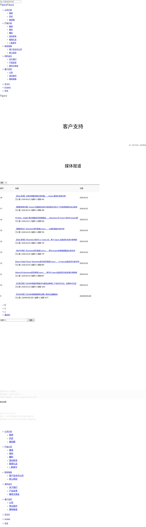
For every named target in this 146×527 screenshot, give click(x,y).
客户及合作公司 (16, 476)
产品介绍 (8, 447)
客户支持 (8, 499)
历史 (11, 438)
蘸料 (11, 457)
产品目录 (13, 491)
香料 (11, 453)
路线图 (12, 442)
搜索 (31, 320)
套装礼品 (13, 464)
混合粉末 (13, 460)
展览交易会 (14, 494)
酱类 (11, 450)
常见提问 (13, 506)
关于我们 (13, 487)
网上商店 (13, 479)
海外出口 (8, 484)
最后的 (7, 315)
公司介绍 (8, 432)
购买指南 (8, 472)
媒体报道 (13, 509)
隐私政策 (3, 402)
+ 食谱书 (13, 467)
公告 (11, 503)
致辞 (11, 435)
